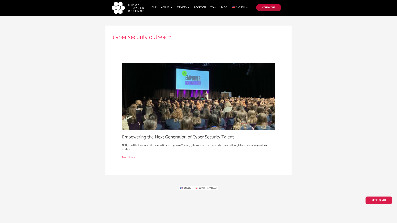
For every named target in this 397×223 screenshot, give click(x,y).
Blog (224, 7)
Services (182, 7)
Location (200, 7)
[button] (166, 7)
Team (213, 7)
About (165, 7)
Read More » (128, 157)
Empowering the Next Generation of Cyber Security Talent (178, 137)
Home (153, 7)
